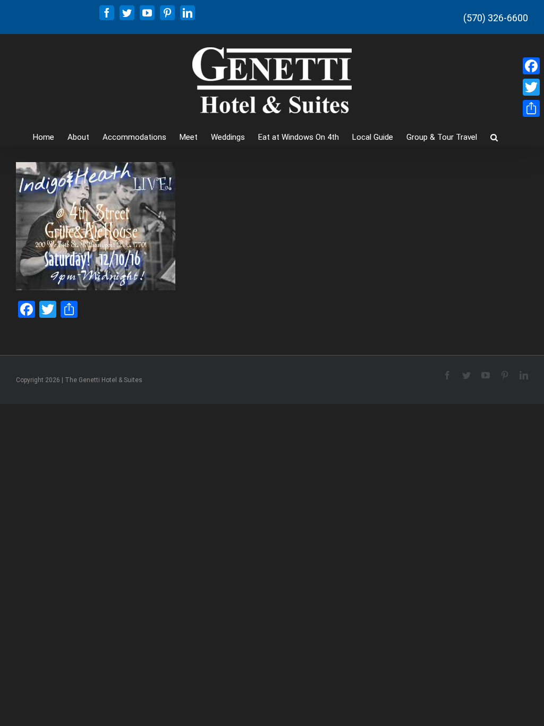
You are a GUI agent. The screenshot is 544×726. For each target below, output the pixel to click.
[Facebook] (531, 66)
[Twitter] (531, 87)
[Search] (494, 136)
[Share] (531, 108)
